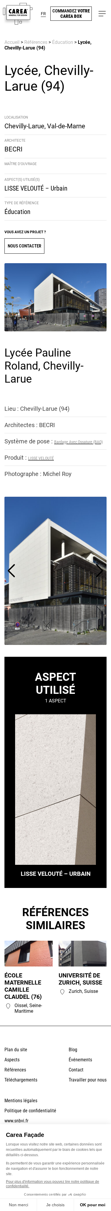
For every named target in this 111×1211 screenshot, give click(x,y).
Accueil (12, 42)
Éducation (62, 42)
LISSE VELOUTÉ (41, 458)
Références (35, 42)
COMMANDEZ (71, 13)
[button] (43, 14)
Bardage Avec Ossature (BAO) (78, 442)
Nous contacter (24, 246)
